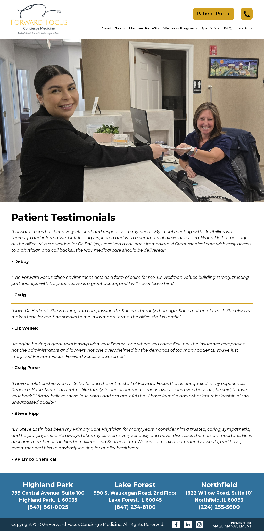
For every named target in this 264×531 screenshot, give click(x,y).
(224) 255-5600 (219, 507)
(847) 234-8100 (135, 507)
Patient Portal (213, 14)
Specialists (210, 28)
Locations (244, 28)
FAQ (228, 28)
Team (120, 28)
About (106, 28)
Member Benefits (144, 28)
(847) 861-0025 (48, 507)
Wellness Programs (180, 28)
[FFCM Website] (39, 19)
